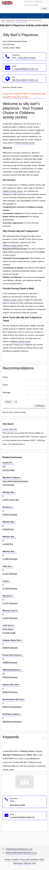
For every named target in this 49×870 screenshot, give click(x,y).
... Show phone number (26, 58)
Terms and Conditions (29, 859)
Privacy (7, 859)
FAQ (42, 859)
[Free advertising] (6, 2)
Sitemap (27, 863)
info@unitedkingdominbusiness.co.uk (21, 853)
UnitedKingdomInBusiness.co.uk (19, 849)
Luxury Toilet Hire (9, 429)
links (34, 863)
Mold (39, 130)
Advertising (17, 863)
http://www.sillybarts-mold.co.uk (25, 80)
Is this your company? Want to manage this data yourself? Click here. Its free (24, 95)
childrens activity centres (25, 143)
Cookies (15, 859)
